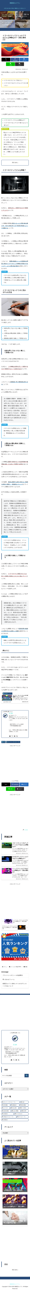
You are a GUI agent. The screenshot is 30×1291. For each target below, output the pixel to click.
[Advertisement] (15, 762)
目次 (13, 162)
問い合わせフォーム (9, 979)
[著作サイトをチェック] (10, 736)
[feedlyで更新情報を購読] (15, 736)
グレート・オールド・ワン (14, 742)
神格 (4, 742)
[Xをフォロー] (12, 736)
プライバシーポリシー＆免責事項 (13, 975)
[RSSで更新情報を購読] (17, 736)
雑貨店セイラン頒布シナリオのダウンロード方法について (15, 985)
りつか (11, 713)
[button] (19, 64)
